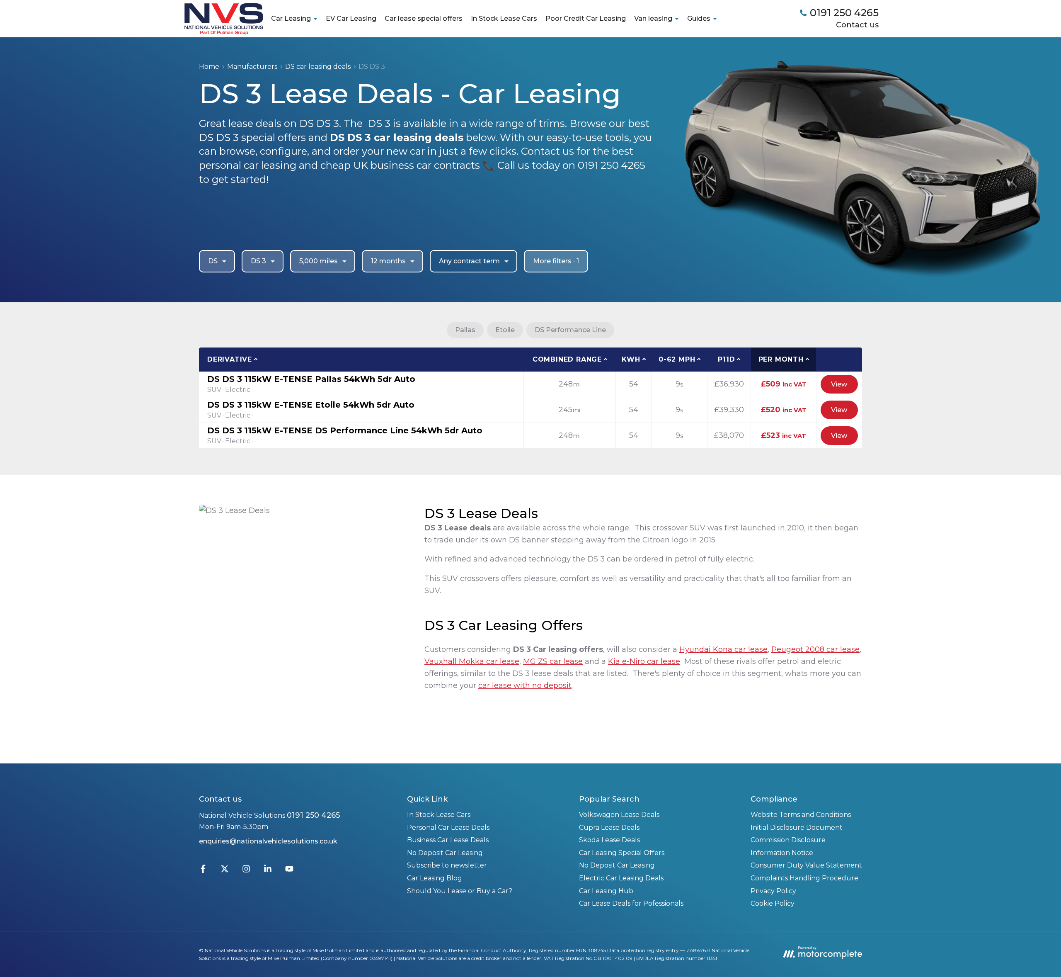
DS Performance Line (570, 330)
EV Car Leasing (351, 18)
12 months (388, 261)
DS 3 (258, 261)
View (839, 384)
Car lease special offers (424, 18)
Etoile (505, 330)
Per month (781, 359)
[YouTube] (289, 871)
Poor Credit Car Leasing (585, 18)
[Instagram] (246, 871)
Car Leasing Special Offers (621, 853)
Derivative (229, 359)
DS (213, 261)
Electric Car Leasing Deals (621, 878)
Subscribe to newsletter (447, 865)
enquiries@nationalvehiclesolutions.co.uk (268, 841)
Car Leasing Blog (434, 878)
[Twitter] (224, 871)
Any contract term (469, 261)
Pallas (465, 330)
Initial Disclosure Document (797, 827)
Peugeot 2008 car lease (815, 649)
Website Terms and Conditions (801, 815)
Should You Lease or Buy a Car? (459, 891)
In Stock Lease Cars (504, 18)
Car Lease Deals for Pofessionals (631, 903)
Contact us (857, 24)
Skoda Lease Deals (609, 840)
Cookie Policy (773, 903)
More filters (556, 261)
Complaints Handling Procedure (804, 878)
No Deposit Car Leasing (445, 853)
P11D (726, 359)
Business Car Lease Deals (448, 840)
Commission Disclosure (788, 840)
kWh (631, 359)
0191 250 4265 (313, 815)
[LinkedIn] (268, 871)
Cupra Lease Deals (609, 827)
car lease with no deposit (525, 685)
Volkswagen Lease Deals (619, 815)
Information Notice (782, 853)
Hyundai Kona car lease (723, 649)
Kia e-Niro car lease (644, 661)
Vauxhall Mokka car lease (471, 661)
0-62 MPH (677, 359)
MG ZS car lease (553, 661)
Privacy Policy (773, 891)
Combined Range (567, 359)
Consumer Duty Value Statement (806, 865)
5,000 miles (318, 261)
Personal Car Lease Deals (448, 827)
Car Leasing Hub (606, 891)
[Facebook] (203, 871)
